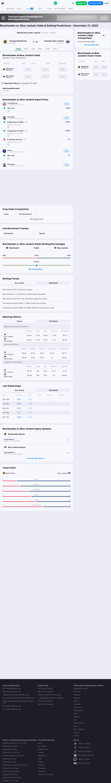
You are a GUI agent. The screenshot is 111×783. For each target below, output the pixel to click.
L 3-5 (30, 408)
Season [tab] (19, 321)
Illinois (76, 713)
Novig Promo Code (9, 762)
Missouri (76, 732)
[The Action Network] (55, 3)
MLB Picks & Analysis (45, 701)
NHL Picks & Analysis (45, 704)
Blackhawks (14, 248)
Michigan (77, 717)
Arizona (76, 701)
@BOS (19, 417)
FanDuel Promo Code (10, 774)
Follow (66, 104)
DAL (18, 413)
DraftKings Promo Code (11, 771)
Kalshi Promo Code (9, 759)
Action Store (42, 755)
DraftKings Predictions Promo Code (15, 765)
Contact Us (42, 771)
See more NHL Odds (91, 45)
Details (18, 49)
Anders (9, 150)
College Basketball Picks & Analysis (50, 698)
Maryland (77, 698)
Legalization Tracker (81, 688)
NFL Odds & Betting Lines (12, 688)
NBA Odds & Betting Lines (12, 691)
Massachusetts (79, 723)
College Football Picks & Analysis (49, 695)
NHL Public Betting (35, 269)
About (40, 743)
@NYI (19, 399)
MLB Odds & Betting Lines (12, 706)
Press (40, 759)
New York (77, 691)
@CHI (19, 404)
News (26, 49)
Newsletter (42, 768)
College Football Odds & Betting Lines (16, 695)
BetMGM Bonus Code (10, 746)
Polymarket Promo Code (11, 752)
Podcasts (41, 765)
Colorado (77, 704)
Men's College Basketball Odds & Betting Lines (19, 698)
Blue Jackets (62, 248)
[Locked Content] (36, 265)
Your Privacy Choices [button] (45, 774)
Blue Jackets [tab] (19, 283)
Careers (41, 752)
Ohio (75, 720)
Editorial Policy (43, 749)
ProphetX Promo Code (10, 768)
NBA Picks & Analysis (45, 691)
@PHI (19, 408)
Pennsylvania (78, 710)
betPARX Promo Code (10, 781)
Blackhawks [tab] (53, 283)
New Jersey (78, 707)
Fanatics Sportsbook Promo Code (14, 743)
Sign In (107, 3)
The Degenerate (12, 103)
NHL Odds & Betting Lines (12, 709)
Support (41, 762)
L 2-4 (30, 417)
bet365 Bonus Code (10, 749)
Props (40, 49)
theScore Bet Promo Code (12, 777)
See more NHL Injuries (35, 458)
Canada (76, 735)
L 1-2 (30, 399)
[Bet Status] (4, 108)
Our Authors (42, 746)
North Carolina (79, 729)
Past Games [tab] (53, 321)
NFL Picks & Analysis (45, 688)
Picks (33, 49)
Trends (47, 49)
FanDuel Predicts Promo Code (13, 755)
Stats (55, 49)
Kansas (76, 726)
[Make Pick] (8, 111)
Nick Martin (11, 117)
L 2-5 (30, 404)
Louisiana (77, 695)
